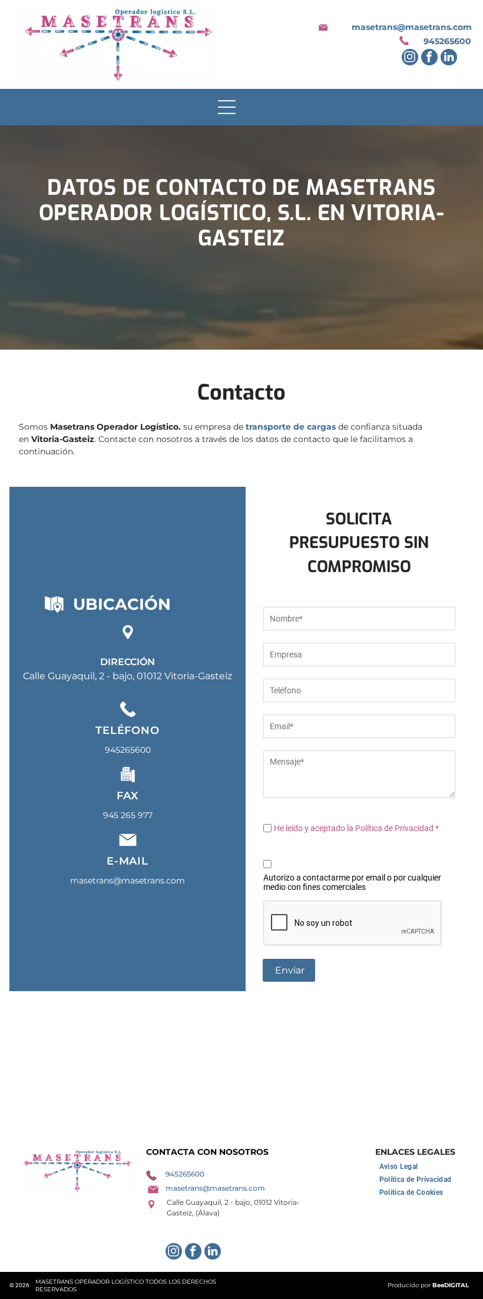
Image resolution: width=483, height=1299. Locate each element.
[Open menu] (227, 107)
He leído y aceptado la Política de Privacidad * (356, 828)
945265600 (447, 41)
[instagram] (410, 58)
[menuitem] (398, 1166)
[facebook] (429, 58)
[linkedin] (449, 58)
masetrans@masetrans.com (412, 27)
